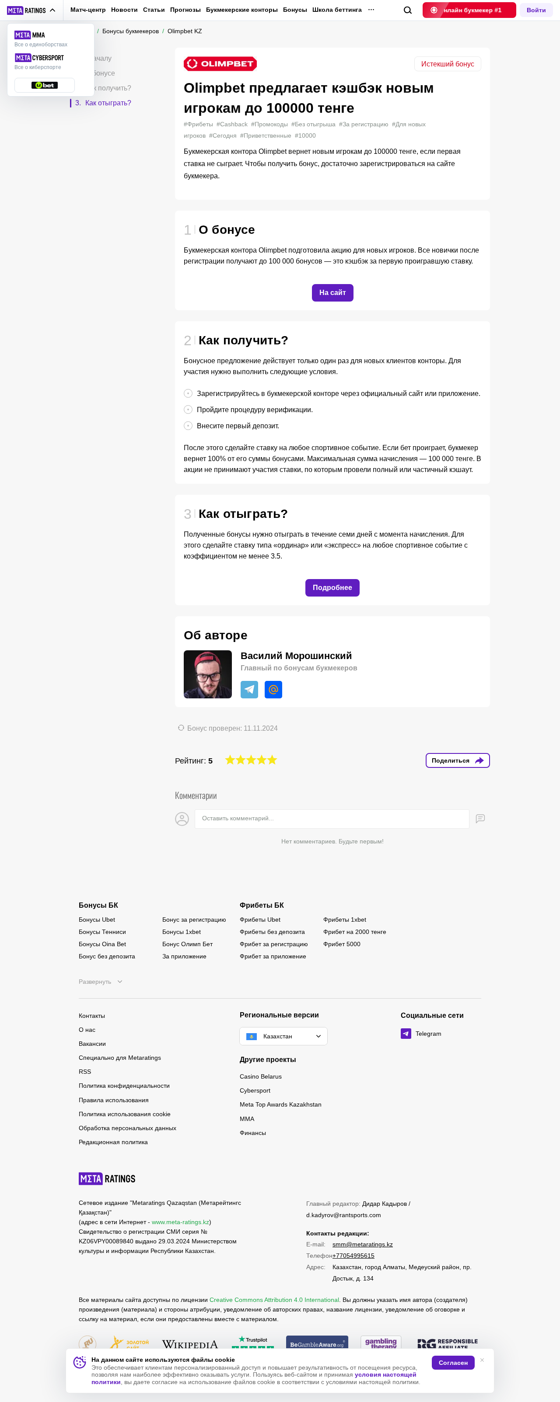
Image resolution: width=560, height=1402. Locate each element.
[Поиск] (408, 10)
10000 (305, 135)
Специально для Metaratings (120, 1057)
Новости (124, 9)
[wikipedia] (190, 1345)
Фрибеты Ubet (260, 919)
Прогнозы (185, 9)
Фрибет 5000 (341, 943)
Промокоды (269, 124)
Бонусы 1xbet (181, 931)
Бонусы (295, 9)
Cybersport (255, 1090)
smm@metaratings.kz (362, 1244)
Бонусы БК (98, 905)
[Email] (273, 689)
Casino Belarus (261, 1076)
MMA (247, 1118)
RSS (85, 1071)
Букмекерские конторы (242, 9)
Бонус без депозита (107, 956)
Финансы (253, 1132)
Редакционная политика (113, 1141)
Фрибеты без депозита (272, 931)
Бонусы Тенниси (102, 931)
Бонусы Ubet (97, 919)
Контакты (92, 1015)
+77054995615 (353, 1255)
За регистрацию (363, 124)
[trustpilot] (253, 1345)
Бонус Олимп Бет (187, 943)
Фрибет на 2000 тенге (354, 931)
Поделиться (450, 760)
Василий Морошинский (296, 655)
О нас (87, 1029)
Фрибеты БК (262, 905)
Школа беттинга (337, 9)
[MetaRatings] (107, 1178)
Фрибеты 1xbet (344, 919)
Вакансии (92, 1043)
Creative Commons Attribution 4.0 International (274, 1299)
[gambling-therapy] (381, 1345)
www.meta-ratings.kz (180, 1221)
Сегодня (223, 135)
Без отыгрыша (313, 124)
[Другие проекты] (31, 10)
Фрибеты (198, 124)
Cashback (232, 124)
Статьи (154, 9)
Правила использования (114, 1100)
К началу (97, 58)
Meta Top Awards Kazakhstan (281, 1104)
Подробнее (332, 587)
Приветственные (265, 135)
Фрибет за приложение (273, 956)
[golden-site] (128, 1345)
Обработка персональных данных (127, 1127)
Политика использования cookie (125, 1113)
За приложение (184, 956)
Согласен (453, 1362)
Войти (536, 10)
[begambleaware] (317, 1345)
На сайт (332, 292)
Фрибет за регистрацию (274, 943)
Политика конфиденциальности (124, 1085)
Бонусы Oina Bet (102, 943)
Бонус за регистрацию (194, 919)
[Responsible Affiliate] (447, 1345)
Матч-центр (88, 9)
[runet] (87, 1345)
